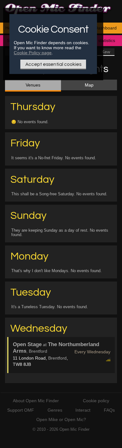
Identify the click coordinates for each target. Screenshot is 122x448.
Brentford (57, 358)
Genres (55, 410)
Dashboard (106, 27)
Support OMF (20, 410)
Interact (82, 410)
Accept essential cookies (53, 64)
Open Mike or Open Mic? (61, 419)
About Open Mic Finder (36, 400)
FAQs (109, 410)
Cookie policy (96, 400)
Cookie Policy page (33, 52)
